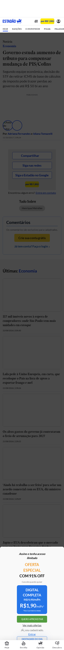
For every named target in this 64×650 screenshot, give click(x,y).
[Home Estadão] (12, 21)
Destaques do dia (32, 639)
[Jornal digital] (36, 21)
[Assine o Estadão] (47, 21)
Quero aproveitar (32, 619)
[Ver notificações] (58, 21)
